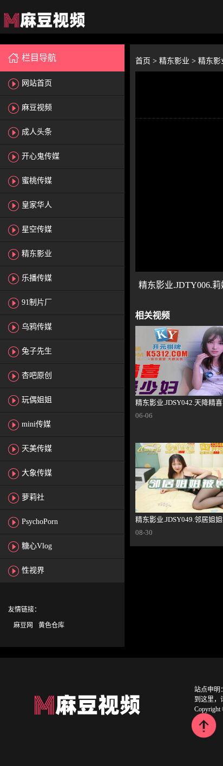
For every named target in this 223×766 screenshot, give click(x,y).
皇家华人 (37, 205)
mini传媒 (36, 424)
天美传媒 (37, 448)
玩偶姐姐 (37, 400)
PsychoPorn (40, 522)
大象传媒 (37, 473)
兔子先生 (37, 351)
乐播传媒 (37, 278)
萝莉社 (33, 497)
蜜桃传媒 (37, 180)
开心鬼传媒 (41, 156)
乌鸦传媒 (37, 327)
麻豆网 (23, 625)
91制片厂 (37, 302)
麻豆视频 (37, 107)
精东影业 (37, 254)
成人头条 (37, 132)
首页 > (147, 61)
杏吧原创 (37, 375)
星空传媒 (37, 229)
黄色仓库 (51, 625)
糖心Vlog (37, 546)
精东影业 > (178, 61)
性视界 (33, 570)
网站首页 (37, 83)
